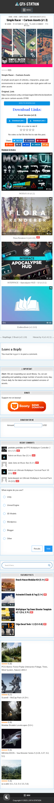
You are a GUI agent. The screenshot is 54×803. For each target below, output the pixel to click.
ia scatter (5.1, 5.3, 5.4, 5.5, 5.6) (15, 784)
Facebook (30, 140)
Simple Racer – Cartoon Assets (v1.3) (27, 20)
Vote (48, 549)
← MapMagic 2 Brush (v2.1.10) (13, 337)
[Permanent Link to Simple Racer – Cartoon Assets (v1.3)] (27, 48)
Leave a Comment (38, 24)
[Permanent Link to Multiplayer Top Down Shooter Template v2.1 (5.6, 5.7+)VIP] (8, 614)
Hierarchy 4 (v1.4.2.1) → (43, 337)
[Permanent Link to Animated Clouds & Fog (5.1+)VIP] (8, 599)
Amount (10, 425)
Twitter (19, 140)
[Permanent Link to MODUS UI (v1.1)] (27, 172)
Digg (27, 144)
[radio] (21, 130)
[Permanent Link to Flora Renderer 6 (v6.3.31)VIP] (27, 216)
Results (37, 549)
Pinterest (43, 140)
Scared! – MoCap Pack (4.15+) (15, 697)
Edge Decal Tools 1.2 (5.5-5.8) (31, 624)
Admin (9, 24)
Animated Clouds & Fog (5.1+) (31, 594)
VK (19, 144)
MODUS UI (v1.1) (27, 193)
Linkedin (37, 144)
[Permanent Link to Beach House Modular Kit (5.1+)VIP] (8, 584)
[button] (29, 497)
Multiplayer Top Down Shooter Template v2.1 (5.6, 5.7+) (34, 611)
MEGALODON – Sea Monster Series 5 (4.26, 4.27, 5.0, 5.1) (25, 754)
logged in (16, 354)
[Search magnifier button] (49, 565)
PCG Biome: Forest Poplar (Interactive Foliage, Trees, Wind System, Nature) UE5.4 (25, 668)
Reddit (11, 144)
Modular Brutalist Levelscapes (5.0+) (17, 725)
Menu (28, 10)
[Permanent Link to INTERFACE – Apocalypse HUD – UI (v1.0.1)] (27, 261)
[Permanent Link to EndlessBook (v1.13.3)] (27, 305)
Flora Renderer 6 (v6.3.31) (26, 238)
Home (10, 17)
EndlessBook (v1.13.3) (27, 327)
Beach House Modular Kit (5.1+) (32, 579)
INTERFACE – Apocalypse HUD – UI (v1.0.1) (27, 283)
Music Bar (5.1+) (26, 455)
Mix (47, 144)
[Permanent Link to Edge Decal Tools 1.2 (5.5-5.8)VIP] (8, 629)
